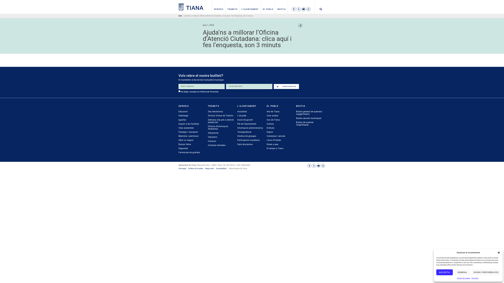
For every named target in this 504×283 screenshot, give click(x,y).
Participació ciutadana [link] (248, 140)
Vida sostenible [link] (186, 128)
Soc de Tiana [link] (273, 120)
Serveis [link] (218, 9)
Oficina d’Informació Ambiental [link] (218, 127)
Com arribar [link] (272, 115)
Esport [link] (270, 132)
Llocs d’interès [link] (274, 140)
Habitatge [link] (183, 115)
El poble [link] (268, 9)
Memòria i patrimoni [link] (188, 136)
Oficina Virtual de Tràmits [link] (220, 115)
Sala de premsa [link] (245, 144)
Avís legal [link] (474, 278)
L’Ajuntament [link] (250, 9)
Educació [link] (183, 111)
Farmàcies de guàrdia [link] (189, 152)
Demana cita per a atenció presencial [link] (221, 121)
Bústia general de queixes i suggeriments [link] (309, 112)
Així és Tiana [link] (273, 111)
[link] (191, 7)
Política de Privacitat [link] (209, 92)
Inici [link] (180, 16)
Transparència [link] (244, 132)
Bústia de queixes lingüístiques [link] (305, 123)
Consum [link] (212, 141)
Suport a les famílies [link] (188, 124)
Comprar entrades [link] (216, 145)
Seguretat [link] (183, 148)
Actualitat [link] (242, 111)
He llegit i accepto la (200, 92)
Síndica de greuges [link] (246, 136)
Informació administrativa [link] (250, 128)
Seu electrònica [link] (215, 111)
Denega (462, 272)
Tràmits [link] (232, 9)
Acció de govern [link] (245, 120)
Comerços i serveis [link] (276, 136)
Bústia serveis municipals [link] (308, 118)
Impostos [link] (212, 137)
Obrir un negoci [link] (186, 140)
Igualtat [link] (182, 120)
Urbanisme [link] (213, 133)
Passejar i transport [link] (188, 132)
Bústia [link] (281, 9)
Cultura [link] (270, 124)
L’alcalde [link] (241, 115)
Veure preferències (486, 272)
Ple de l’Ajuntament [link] (246, 124)
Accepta (444, 272)
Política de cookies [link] (463, 278)
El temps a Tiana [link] (275, 148)
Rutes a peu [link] (272, 144)
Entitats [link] (270, 128)
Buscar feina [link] (184, 144)
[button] (498, 252)
